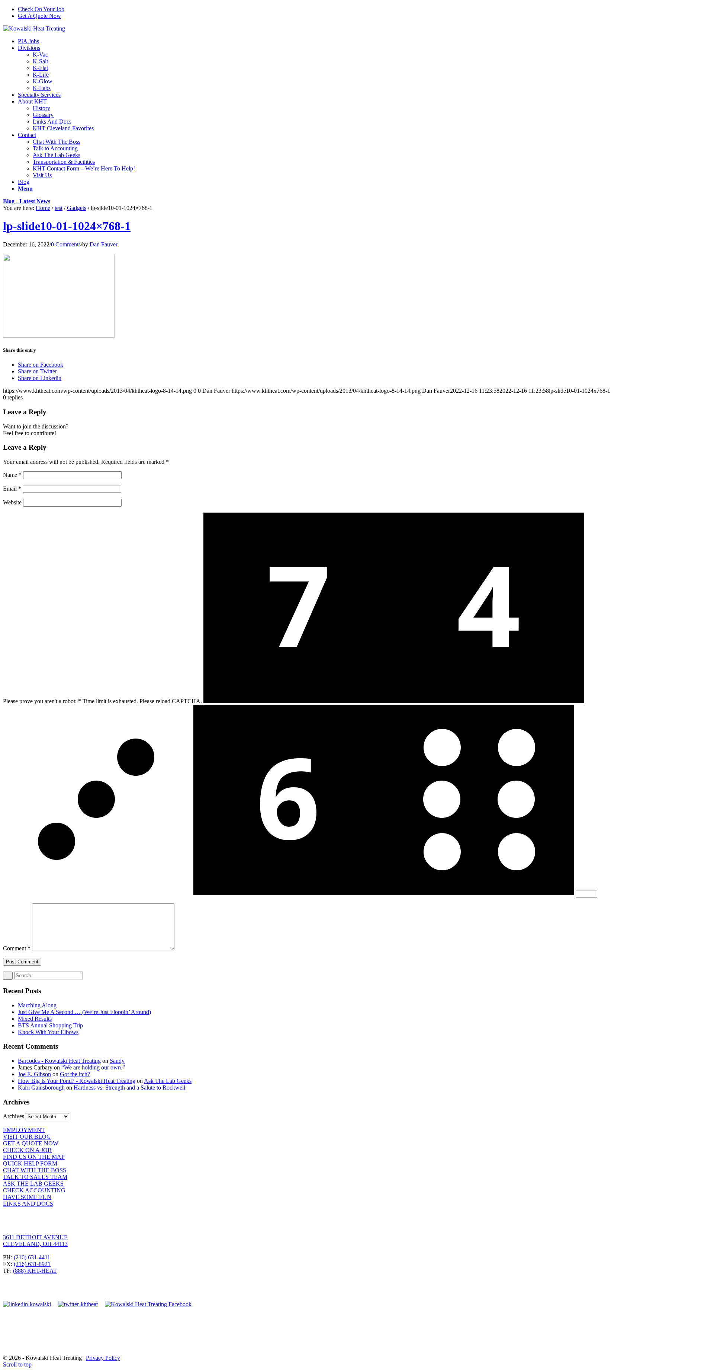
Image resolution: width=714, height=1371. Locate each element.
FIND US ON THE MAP (34, 1157)
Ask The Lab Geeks (168, 1081)
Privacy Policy (103, 1358)
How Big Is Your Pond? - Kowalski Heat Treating (76, 1081)
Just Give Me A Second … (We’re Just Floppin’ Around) (84, 1012)
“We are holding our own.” (93, 1067)
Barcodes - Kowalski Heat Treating (59, 1061)
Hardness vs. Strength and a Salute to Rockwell (129, 1087)
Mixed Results (35, 1019)
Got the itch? (75, 1074)
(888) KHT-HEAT (35, 1271)
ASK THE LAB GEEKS (33, 1183)
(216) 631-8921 (32, 1264)
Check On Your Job (41, 9)
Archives (13, 1116)
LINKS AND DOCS (28, 1204)
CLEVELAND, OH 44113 (35, 1244)
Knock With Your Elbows (48, 1032)
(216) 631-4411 (32, 1257)
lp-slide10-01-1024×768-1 (67, 226)
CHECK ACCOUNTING (34, 1190)
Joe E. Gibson (34, 1074)
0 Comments (66, 244)
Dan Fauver (104, 244)
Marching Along (37, 1005)
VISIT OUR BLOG (27, 1137)
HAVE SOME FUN (27, 1197)
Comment (16, 948)
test (58, 208)
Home (43, 208)
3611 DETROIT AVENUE (35, 1237)
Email (12, 488)
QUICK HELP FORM (30, 1163)
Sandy (117, 1061)
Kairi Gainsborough (41, 1087)
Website (12, 502)
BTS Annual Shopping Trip (50, 1025)
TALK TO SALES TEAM (35, 1177)
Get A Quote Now (39, 16)
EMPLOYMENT (24, 1130)
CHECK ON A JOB (27, 1150)
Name (12, 475)
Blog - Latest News (26, 201)
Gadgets (76, 208)
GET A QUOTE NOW (30, 1143)
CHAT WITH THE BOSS (34, 1170)
